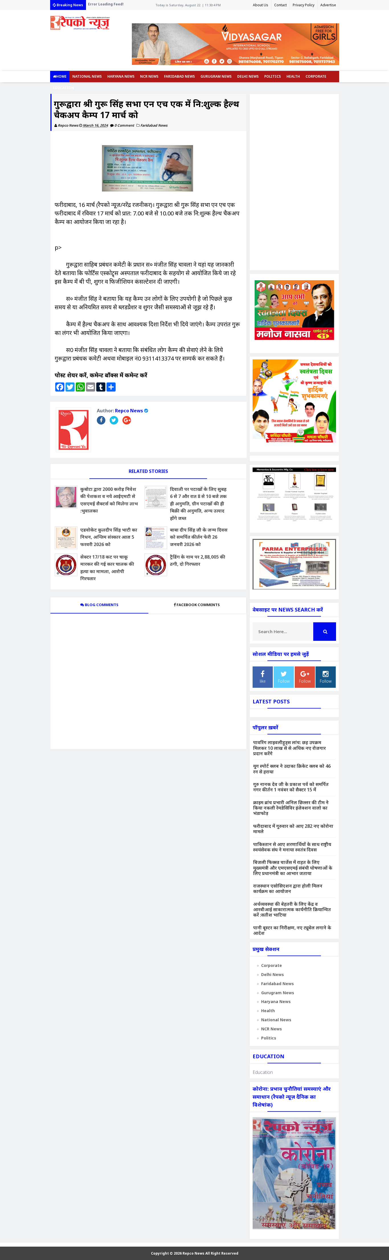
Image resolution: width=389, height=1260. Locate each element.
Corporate (316, 76)
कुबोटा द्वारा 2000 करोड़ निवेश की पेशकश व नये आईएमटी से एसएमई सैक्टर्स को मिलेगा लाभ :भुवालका (109, 500)
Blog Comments (101, 604)
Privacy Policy (303, 5)
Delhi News (248, 76)
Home (61, 76)
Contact (280, 5)
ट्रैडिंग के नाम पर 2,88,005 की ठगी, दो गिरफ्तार (197, 560)
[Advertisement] (294, 182)
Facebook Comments (198, 604)
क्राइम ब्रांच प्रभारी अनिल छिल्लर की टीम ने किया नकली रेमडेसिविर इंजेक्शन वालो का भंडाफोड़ (291, 807)
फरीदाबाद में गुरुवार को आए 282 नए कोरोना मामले (293, 829)
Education (63, 87)
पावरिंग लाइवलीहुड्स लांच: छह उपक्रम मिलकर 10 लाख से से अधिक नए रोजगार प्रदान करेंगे (289, 747)
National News (87, 76)
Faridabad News (179, 76)
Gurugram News (216, 76)
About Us (260, 5)
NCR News (149, 76)
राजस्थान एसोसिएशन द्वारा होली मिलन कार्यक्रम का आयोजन (287, 888)
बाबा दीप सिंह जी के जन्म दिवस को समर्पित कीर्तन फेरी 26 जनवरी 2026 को (199, 537)
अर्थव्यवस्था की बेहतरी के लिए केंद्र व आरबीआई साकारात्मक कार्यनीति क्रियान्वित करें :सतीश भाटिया (292, 909)
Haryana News (120, 76)
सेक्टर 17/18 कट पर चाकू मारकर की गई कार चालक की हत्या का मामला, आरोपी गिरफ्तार (107, 568)
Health (293, 76)
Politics (272, 76)
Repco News (129, 410)
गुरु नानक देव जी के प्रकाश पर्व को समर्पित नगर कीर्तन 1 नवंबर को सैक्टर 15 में (291, 787)
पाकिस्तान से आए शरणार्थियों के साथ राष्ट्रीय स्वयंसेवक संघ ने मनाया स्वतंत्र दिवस (292, 847)
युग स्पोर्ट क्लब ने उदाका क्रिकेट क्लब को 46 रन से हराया (292, 769)
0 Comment (124, 125)
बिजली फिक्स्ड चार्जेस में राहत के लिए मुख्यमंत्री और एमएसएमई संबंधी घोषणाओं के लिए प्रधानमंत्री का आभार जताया (292, 867)
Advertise (328, 5)
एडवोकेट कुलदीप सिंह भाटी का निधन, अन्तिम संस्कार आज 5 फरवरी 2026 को (108, 537)
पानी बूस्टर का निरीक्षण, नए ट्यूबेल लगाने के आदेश (292, 930)
